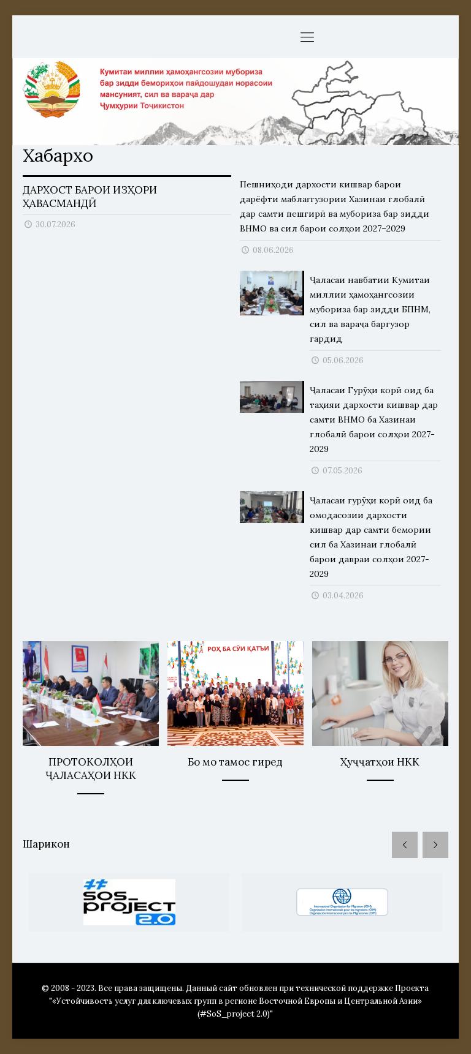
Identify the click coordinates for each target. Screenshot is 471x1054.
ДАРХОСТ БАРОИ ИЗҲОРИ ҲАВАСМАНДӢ (90, 196)
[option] (129, 902)
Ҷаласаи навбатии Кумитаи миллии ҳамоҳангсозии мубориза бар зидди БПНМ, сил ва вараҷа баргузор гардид (370, 309)
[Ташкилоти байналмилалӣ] (342, 902)
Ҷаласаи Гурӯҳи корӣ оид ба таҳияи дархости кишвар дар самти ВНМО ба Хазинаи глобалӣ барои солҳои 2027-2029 (374, 419)
